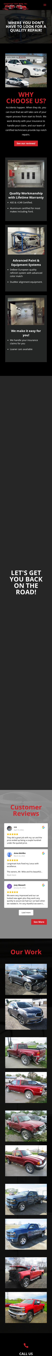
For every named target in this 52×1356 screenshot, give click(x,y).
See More (39, 921)
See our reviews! (26, 143)
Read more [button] (11, 875)
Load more (26, 912)
